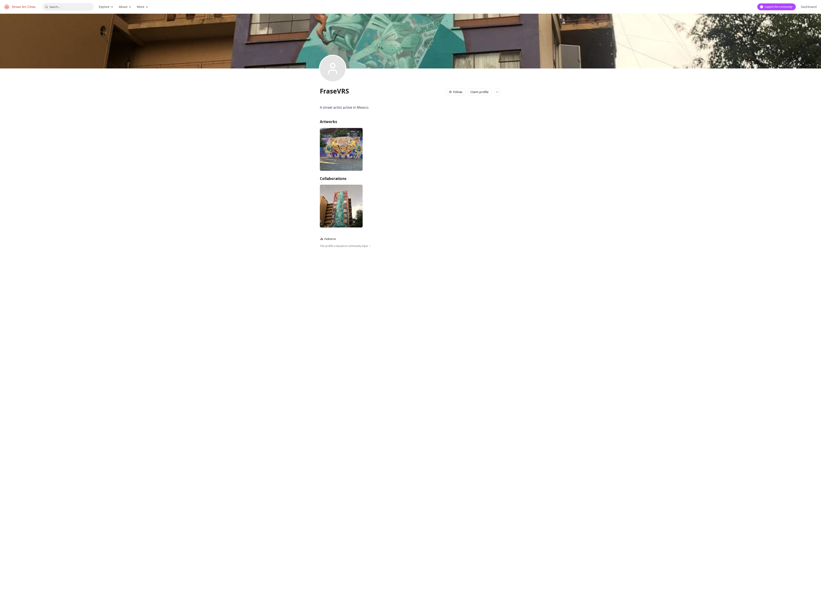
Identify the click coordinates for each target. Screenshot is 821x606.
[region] (410, 294)
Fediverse (328, 239)
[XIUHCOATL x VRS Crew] (341, 206)
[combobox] (68, 7)
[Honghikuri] (341, 149)
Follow (457, 92)
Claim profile (479, 92)
